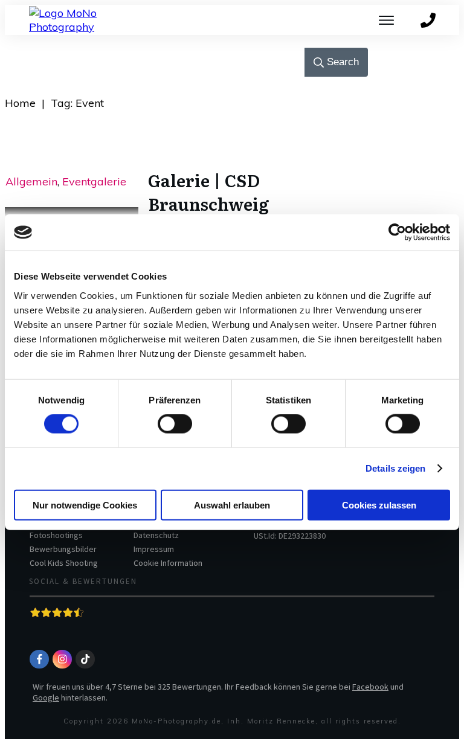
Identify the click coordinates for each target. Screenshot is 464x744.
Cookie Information (168, 562)
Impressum (154, 549)
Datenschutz (156, 535)
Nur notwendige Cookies (85, 504)
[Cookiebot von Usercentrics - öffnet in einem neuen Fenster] (397, 232)
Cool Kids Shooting (64, 562)
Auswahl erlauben (232, 504)
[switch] (175, 424)
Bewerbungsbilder (63, 549)
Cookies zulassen (379, 504)
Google (46, 697)
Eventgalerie (94, 181)
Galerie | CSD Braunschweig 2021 (208, 203)
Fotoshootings (56, 535)
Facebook (370, 686)
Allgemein (31, 181)
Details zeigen (395, 468)
